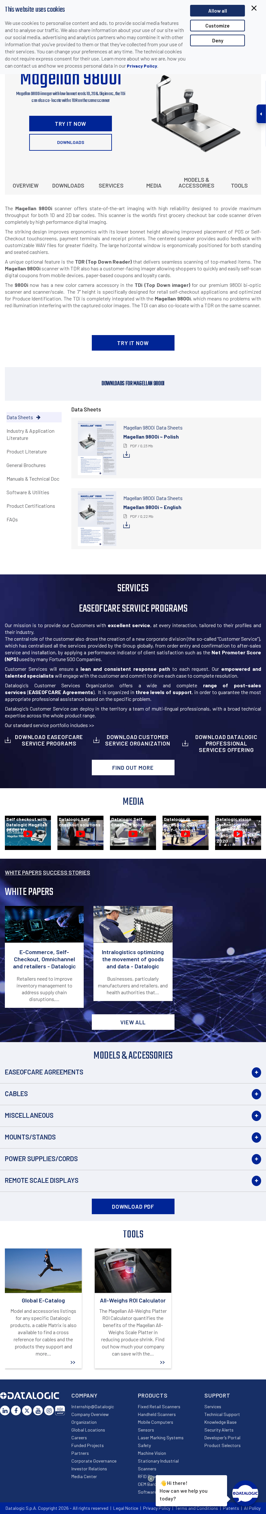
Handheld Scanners (157, 1414)
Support (217, 1395)
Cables (16, 1093)
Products (153, 1395)
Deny (217, 40)
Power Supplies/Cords (41, 1158)
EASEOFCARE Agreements (44, 1072)
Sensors (146, 1429)
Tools (239, 185)
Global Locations (88, 1429)
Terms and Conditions (196, 1508)
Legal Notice (125, 1508)
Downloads (70, 142)
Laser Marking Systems (161, 1437)
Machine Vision (152, 1453)
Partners (80, 1453)
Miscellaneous (29, 1115)
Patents (231, 1508)
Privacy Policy (142, 66)
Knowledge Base (220, 1422)
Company (84, 1395)
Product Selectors (222, 1445)
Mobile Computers (155, 1422)
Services (111, 185)
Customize (217, 25)
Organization (84, 1422)
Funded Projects (87, 1445)
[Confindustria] (60, 1410)
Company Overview (90, 1414)
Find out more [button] (132, 767)
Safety (144, 1445)
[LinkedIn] (5, 1410)
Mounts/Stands (30, 1137)
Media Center (84, 1476)
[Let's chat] (245, 1493)
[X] (27, 1410)
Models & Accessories (196, 182)
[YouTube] (38, 1410)
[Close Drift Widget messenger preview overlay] (151, 1479)
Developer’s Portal (222, 1437)
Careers (79, 1437)
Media (154, 185)
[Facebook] (16, 1410)
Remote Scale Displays (42, 1180)
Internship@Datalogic (92, 1406)
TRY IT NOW (71, 123)
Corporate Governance (93, 1461)
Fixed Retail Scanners (159, 1406)
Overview (26, 185)
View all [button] (133, 1022)
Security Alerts (219, 1429)
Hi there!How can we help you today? (184, 1490)
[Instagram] (49, 1410)
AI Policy (252, 1508)
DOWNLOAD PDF (133, 1206)
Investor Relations (89, 1468)
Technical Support (222, 1414)
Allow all (217, 11)
